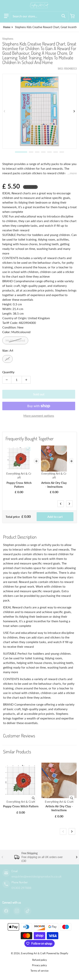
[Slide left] (4, 111)
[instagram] (17, 911)
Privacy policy (39, 965)
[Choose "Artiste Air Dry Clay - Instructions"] (63, 449)
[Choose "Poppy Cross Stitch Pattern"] (28, 449)
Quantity (8, 372)
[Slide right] (74, 111)
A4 (7, 359)
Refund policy (39, 959)
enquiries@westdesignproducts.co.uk (37, 876)
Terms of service (39, 970)
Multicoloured (15, 340)
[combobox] (39, 16)
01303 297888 (21, 887)
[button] (6, 16)
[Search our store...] (63, 16)
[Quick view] (33, 798)
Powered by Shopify (57, 953)
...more (72, 173)
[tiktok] (27, 911)
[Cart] (73, 16)
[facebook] (6, 911)
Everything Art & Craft (33, 953)
